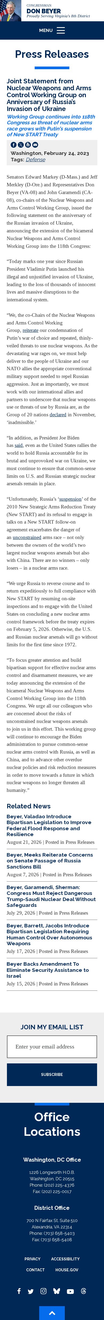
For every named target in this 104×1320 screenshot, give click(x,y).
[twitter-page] (31, 1291)
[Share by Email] (35, 146)
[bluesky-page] (56, 1291)
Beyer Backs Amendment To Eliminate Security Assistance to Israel (48, 970)
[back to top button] (52, 1313)
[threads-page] (84, 1291)
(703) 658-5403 (59, 1233)
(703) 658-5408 (56, 1239)
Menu (54, 33)
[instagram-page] (43, 1291)
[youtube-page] (70, 1291)
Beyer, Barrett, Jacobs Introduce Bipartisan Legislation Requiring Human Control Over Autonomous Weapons (49, 934)
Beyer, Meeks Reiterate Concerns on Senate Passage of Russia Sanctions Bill (50, 861)
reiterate (30, 330)
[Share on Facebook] (14, 146)
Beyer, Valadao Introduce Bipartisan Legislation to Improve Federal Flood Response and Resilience (49, 825)
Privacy (33, 1259)
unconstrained (27, 537)
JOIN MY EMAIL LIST (52, 1027)
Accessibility (65, 1259)
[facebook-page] (19, 1291)
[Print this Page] (28, 146)
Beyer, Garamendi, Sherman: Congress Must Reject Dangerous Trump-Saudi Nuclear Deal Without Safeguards (51, 896)
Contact (35, 1270)
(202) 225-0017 (56, 1191)
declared (58, 414)
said (19, 445)
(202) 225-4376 (59, 1185)
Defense (35, 159)
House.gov (66, 1270)
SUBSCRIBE (52, 1074)
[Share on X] (21, 146)
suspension (70, 499)
